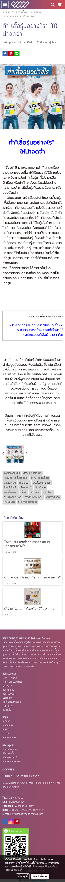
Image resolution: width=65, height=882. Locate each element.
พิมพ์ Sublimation (11, 702)
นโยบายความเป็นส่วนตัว (43, 866)
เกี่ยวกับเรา (7, 725)
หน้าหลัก (6, 721)
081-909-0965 (18, 810)
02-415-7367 (16, 798)
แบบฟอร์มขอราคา (11, 761)
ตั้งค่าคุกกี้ (23, 876)
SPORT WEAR (9, 678)
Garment (7, 698)
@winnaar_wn (16, 802)
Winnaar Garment (24, 806)
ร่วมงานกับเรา (9, 737)
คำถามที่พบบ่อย (9, 749)
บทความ (6, 729)
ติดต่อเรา (6, 733)
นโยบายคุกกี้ (16, 869)
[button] (51, 5)
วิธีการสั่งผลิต (9, 694)
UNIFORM (7, 686)
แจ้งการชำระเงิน (10, 757)
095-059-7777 (36, 810)
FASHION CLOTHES (12, 682)
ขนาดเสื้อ (6, 710)
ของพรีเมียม (8, 690)
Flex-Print (7, 706)
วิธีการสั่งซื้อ (8, 753)
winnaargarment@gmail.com (27, 814)
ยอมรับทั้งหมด (40, 876)
